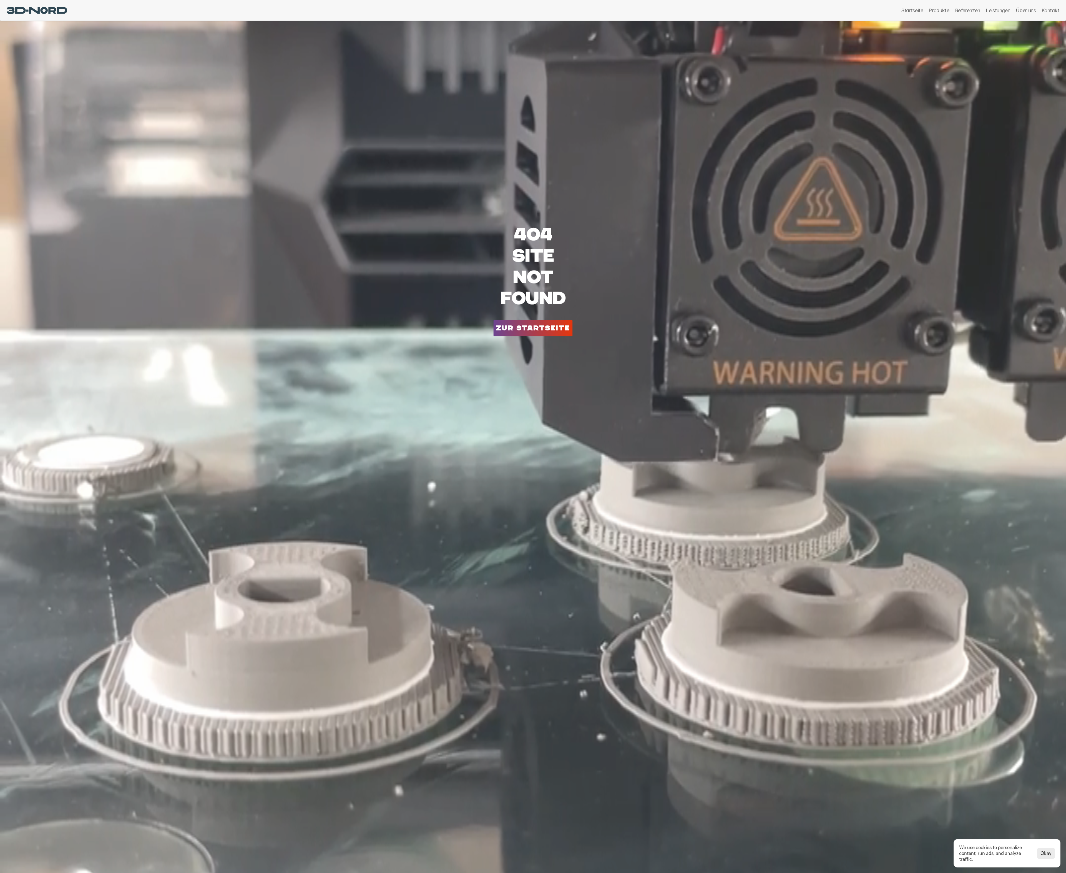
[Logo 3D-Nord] (37, 10)
